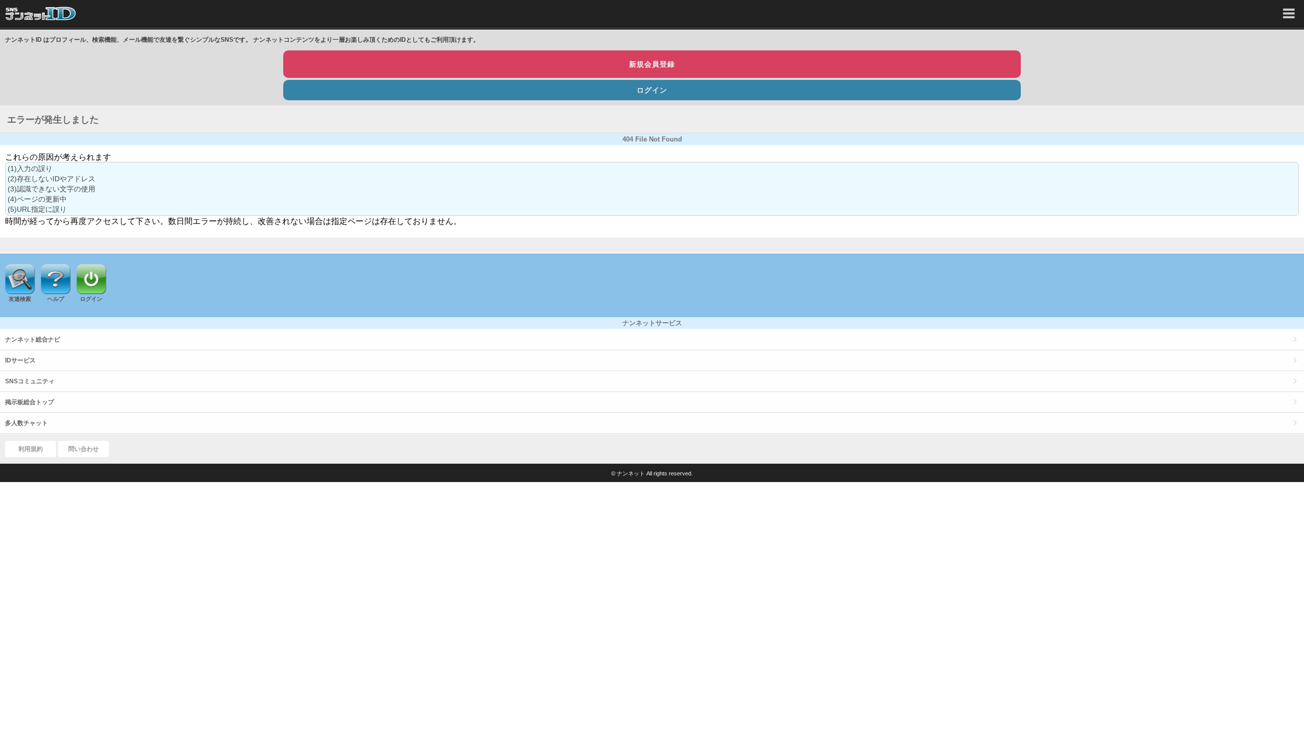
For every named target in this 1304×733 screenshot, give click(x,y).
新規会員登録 (652, 64)
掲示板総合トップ (29, 402)
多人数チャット (26, 423)
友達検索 (20, 299)
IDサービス (20, 360)
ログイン (652, 90)
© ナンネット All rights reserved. (652, 473)
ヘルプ (55, 299)
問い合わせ (83, 449)
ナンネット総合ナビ (32, 339)
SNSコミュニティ (30, 381)
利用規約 (30, 449)
